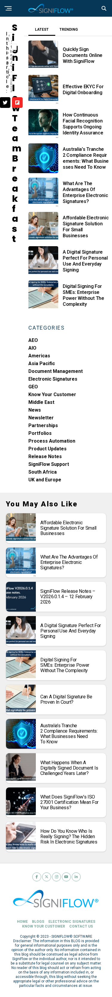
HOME (22, 922)
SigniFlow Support (48, 464)
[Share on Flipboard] (17, 102)
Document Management (55, 371)
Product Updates (47, 449)
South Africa (42, 472)
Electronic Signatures (52, 379)
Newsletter (41, 418)
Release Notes (45, 456)
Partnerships (43, 425)
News (34, 410)
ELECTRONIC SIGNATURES (71, 922)
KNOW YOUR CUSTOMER (43, 926)
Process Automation (51, 441)
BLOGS (38, 922)
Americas (39, 356)
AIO (32, 348)
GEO (33, 387)
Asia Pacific (41, 363)
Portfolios (40, 433)
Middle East (41, 402)
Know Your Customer (52, 394)
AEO (33, 340)
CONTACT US (81, 926)
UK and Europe (44, 480)
